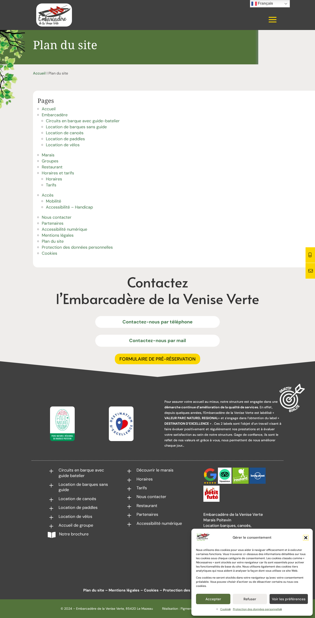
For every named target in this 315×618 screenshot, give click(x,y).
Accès (47, 195)
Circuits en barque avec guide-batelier (83, 121)
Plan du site (53, 241)
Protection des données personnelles (257, 609)
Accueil (39, 73)
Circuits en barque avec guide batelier (81, 472)
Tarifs (51, 185)
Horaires (54, 179)
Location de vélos (63, 145)
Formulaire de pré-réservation (157, 359)
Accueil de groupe (76, 525)
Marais (48, 155)
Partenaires (52, 223)
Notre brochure (74, 534)
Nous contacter (56, 217)
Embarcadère (55, 115)
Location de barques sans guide (76, 127)
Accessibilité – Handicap (69, 207)
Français (265, 3)
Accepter (213, 599)
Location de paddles (65, 139)
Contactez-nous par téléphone (157, 322)
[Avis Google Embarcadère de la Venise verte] (210, 483)
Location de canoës (64, 133)
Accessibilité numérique (64, 229)
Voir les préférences (289, 599)
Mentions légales (58, 235)
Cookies (225, 609)
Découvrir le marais (155, 470)
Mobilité (53, 201)
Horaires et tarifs (58, 173)
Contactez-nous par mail (157, 340)
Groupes (50, 161)
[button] (305, 537)
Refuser (250, 599)
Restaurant (52, 167)
